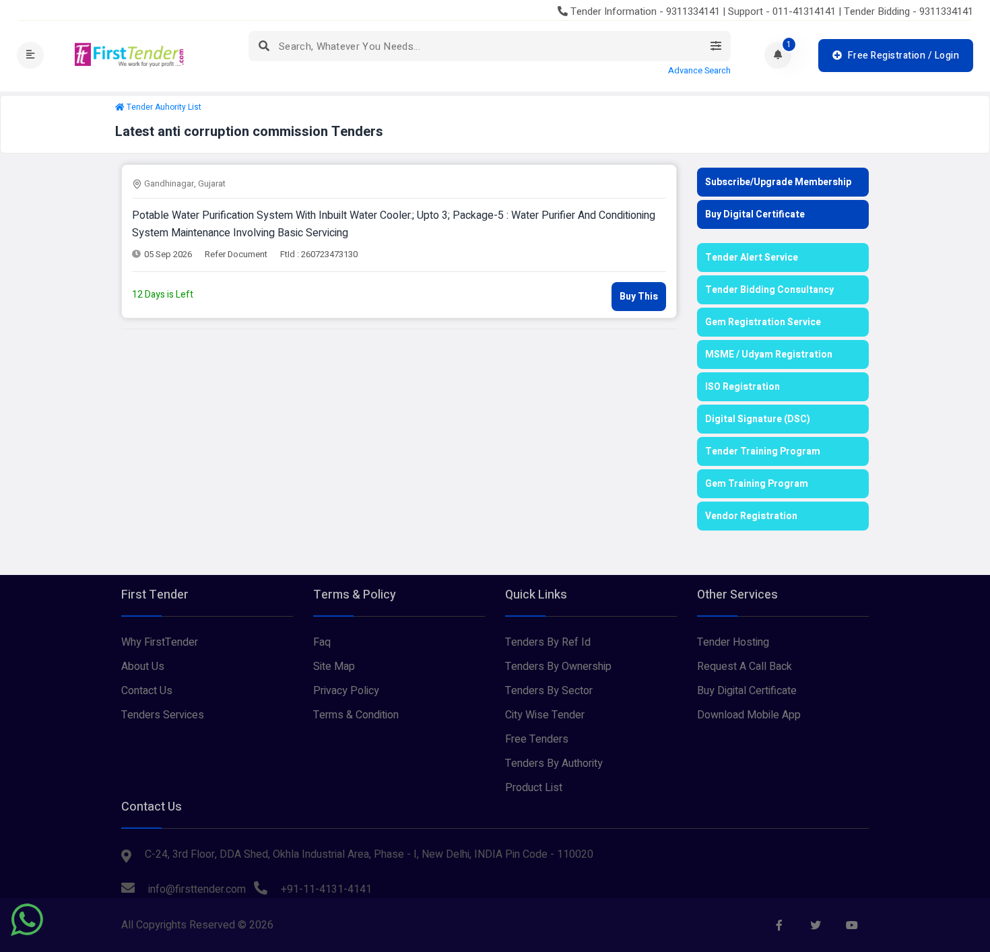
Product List (533, 788)
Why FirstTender (159, 642)
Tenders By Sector (549, 691)
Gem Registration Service (763, 322)
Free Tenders (536, 739)
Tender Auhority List (164, 107)
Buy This (639, 297)
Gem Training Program (756, 484)
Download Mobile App (749, 715)
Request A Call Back (744, 666)
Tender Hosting (733, 642)
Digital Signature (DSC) (757, 419)
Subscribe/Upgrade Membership (778, 182)
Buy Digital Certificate (755, 214)
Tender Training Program (762, 451)
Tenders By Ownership (558, 666)
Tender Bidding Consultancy (769, 290)
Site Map (334, 666)
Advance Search (699, 71)
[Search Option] (715, 46)
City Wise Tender (545, 715)
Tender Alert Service (751, 257)
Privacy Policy (346, 691)
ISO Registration (742, 387)
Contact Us (146, 691)
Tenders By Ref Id (548, 642)
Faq (322, 642)
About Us (142, 666)
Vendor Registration (751, 516)
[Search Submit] (264, 46)
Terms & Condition (356, 715)
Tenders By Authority (554, 763)
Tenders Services (162, 715)
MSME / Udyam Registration (768, 354)
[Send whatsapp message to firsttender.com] (27, 920)
